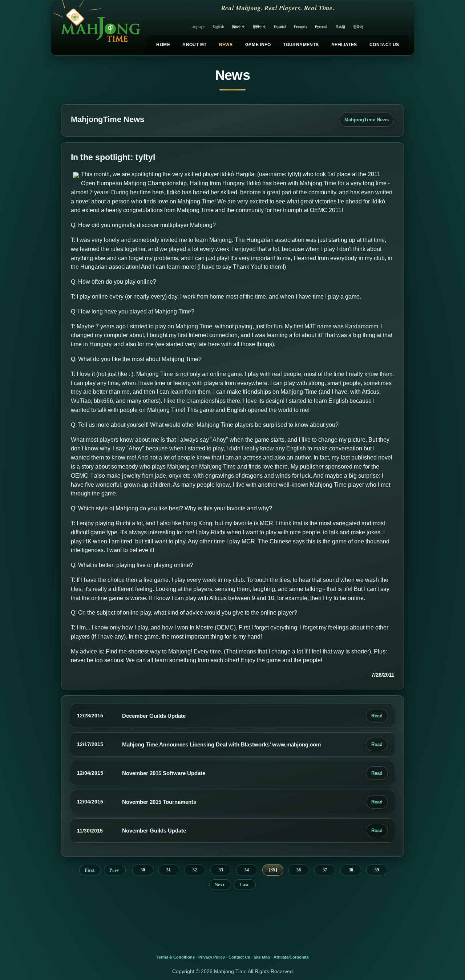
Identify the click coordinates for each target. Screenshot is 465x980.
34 (246, 869)
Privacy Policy (211, 957)
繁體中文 (259, 26)
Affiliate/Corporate (291, 957)
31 (168, 869)
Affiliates (344, 44)
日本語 (340, 26)
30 (143, 869)
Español (280, 26)
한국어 (358, 26)
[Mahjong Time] (96, 27)
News (225, 44)
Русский (321, 26)
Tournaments (301, 44)
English (218, 26)
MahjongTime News (366, 119)
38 (351, 869)
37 (325, 869)
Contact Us (384, 44)
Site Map (262, 957)
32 (195, 869)
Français (300, 26)
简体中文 (238, 26)
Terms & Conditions (176, 957)
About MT (194, 44)
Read (377, 715)
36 (298, 869)
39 (377, 869)
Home (163, 44)
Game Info (258, 44)
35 (272, 869)
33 (221, 869)
